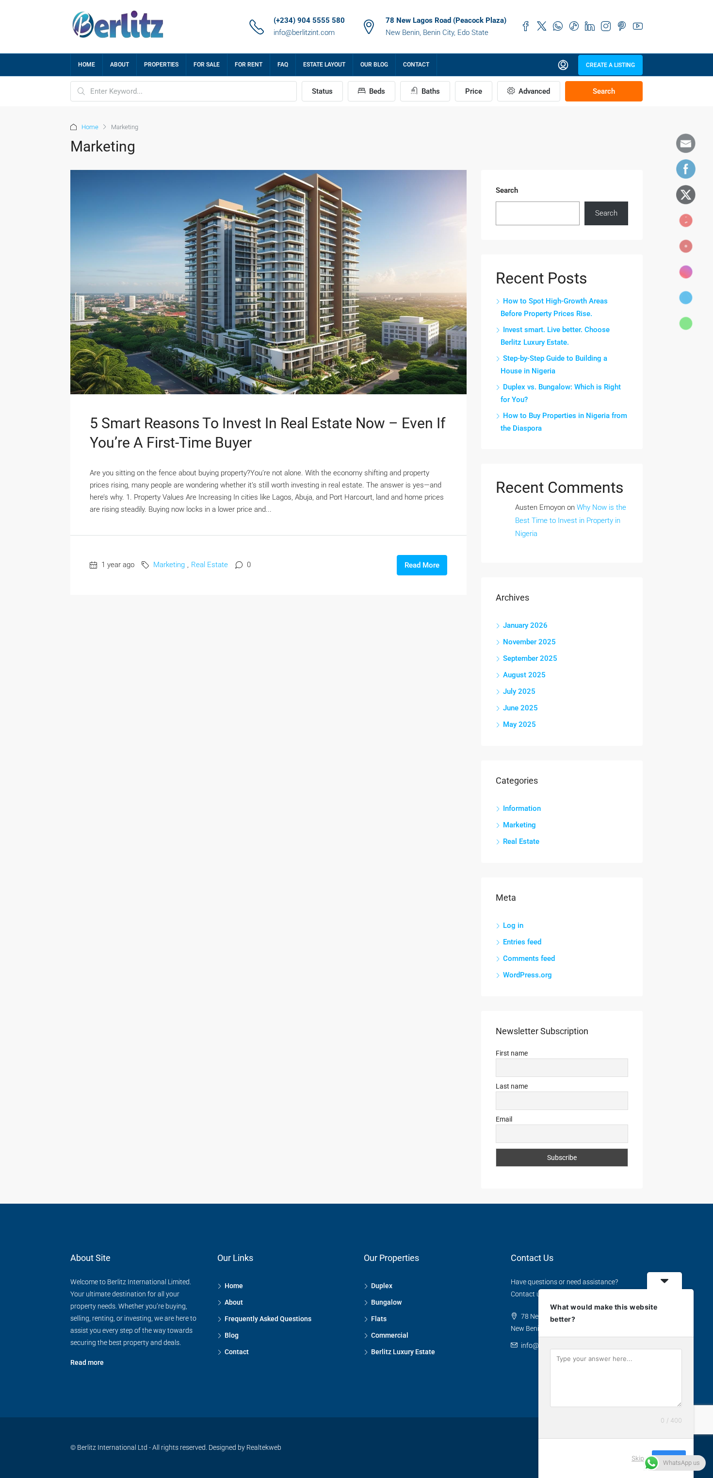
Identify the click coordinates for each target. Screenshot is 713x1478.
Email (504, 1119)
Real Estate (209, 564)
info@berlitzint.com (304, 32)
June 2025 (520, 708)
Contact (416, 64)
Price (473, 91)
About (119, 64)
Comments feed (529, 958)
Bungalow (386, 1302)
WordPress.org (527, 975)
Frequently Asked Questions (268, 1319)
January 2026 (525, 625)
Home (86, 64)
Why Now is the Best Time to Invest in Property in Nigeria (570, 520)
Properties (161, 64)
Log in (513, 925)
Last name (512, 1086)
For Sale (207, 64)
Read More (422, 565)
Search (604, 91)
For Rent (248, 64)
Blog (232, 1335)
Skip (638, 1458)
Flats (379, 1319)
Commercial (389, 1335)
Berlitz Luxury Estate (403, 1352)
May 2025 (519, 724)
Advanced (533, 91)
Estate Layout (324, 64)
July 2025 (519, 691)
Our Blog (374, 64)
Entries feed (522, 942)
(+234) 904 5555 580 (309, 20)
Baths (430, 91)
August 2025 (524, 675)
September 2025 (530, 658)
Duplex (381, 1286)
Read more (87, 1362)
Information (522, 808)
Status (322, 91)
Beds (376, 91)
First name (512, 1053)
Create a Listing (610, 65)
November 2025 (529, 642)
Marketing (169, 564)
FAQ (282, 64)
